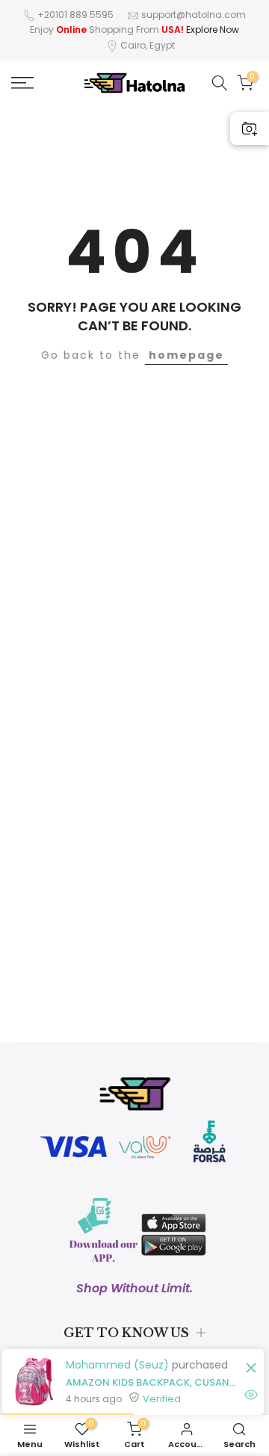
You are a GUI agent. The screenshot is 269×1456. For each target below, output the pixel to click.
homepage (186, 355)
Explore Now (212, 29)
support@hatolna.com (193, 14)
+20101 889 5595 (75, 14)
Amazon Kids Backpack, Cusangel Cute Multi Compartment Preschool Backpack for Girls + (153, 1382)
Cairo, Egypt (147, 45)
